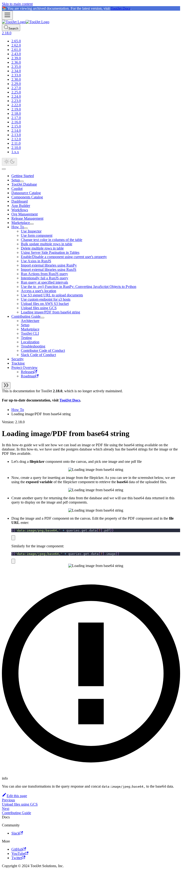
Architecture (30, 321)
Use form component (36, 235)
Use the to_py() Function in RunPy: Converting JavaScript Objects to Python (78, 287)
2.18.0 (16, 114)
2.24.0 (16, 96)
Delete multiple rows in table (42, 248)
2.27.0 (16, 88)
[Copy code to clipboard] (13, 537)
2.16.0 (16, 122)
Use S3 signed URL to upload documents (52, 295)
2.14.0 (16, 131)
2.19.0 (16, 109)
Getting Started (22, 176)
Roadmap (28, 376)
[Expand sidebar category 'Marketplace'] (32, 224)
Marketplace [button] (30, 329)
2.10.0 (16, 148)
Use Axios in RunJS (36, 261)
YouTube (18, 854)
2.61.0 (16, 50)
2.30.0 (16, 79)
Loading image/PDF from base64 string (50, 312)
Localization (30, 342)
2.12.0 (16, 139)
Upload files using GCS (39, 308)
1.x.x (15, 152)
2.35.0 (16, 67)
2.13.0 (16, 135)
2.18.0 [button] (6, 33)
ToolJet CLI (30, 333)
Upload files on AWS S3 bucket (45, 304)
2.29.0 (16, 84)
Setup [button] (25, 325)
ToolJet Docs (120, 8)
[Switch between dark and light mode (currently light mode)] (9, 162)
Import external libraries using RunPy (49, 265)
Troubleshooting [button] (33, 346)
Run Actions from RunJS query (44, 274)
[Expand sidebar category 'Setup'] (22, 181)
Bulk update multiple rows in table (46, 244)
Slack (15, 833)
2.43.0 (16, 54)
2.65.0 (16, 41)
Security (17, 359)
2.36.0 (16, 62)
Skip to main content (17, 4)
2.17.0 (16, 118)
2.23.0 (16, 101)
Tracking (18, 363)
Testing (26, 338)
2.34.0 (16, 71)
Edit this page (17, 796)
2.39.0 (16, 58)
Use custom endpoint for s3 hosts (45, 299)
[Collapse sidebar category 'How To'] (26, 228)
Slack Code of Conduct (38, 355)
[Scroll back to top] (4, 169)
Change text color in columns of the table (51, 240)
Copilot (17, 189)
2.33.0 (16, 75)
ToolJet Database (24, 184)
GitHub (17, 849)
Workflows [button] (19, 210)
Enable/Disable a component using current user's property (64, 257)
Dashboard (19, 201)
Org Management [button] (24, 214)
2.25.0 (16, 92)
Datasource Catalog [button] (26, 193)
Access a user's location (38, 291)
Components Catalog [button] (27, 197)
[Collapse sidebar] (6, 385)
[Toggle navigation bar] (7, 15)
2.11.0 (16, 143)
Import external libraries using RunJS (48, 270)
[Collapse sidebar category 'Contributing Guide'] (42, 317)
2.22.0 (16, 105)
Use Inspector (31, 231)
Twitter (16, 858)
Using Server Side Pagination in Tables (50, 252)
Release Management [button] (27, 218)
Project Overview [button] (24, 368)
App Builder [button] (20, 206)
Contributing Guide (26, 316)
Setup (15, 180)
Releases (27, 372)
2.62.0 (16, 45)
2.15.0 (16, 126)
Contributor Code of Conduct (43, 350)
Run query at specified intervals (44, 282)
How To (17, 227)
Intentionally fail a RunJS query (44, 278)
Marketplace (20, 223)
